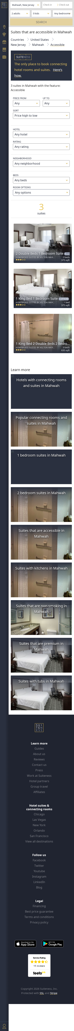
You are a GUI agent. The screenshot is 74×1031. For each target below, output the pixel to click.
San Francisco (39, 836)
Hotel (16, 129)
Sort (16, 110)
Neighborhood (22, 158)
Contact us (39, 765)
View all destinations (39, 841)
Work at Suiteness (39, 776)
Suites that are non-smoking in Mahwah (41, 608)
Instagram (39, 877)
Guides (39, 748)
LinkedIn (39, 882)
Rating (17, 141)
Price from (19, 98)
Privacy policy (39, 922)
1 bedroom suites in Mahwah (41, 455)
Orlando (39, 831)
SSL (42, 993)
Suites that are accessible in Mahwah (41, 533)
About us (39, 754)
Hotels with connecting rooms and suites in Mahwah (41, 382)
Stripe (53, 993)
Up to (46, 98)
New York (39, 825)
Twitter (39, 866)
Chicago (39, 814)
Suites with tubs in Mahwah (41, 681)
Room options (22, 190)
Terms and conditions (39, 917)
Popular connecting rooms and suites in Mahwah (41, 420)
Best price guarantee (39, 911)
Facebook (39, 860)
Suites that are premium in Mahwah (41, 646)
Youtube (39, 871)
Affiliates (39, 792)
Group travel (39, 787)
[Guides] (4, 35)
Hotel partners (39, 781)
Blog (39, 887)
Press (39, 770)
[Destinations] (4, 27)
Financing (39, 906)
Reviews (39, 759)
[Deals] (4, 42)
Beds (15, 175)
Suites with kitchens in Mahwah (41, 568)
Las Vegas (39, 820)
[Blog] (4, 57)
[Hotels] (4, 50)
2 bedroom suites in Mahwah (41, 492)
